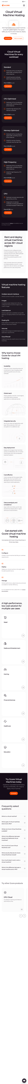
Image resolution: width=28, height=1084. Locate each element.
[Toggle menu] (23, 5)
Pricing (11, 223)
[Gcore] (6, 5)
